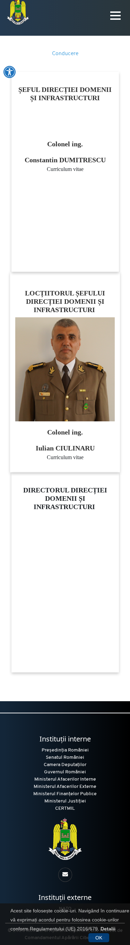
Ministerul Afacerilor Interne (65, 779)
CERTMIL (65, 808)
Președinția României (65, 750)
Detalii (108, 928)
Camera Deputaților (65, 764)
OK (98, 937)
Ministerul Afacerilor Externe (65, 786)
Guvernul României (65, 772)
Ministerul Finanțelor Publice (65, 794)
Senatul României (65, 757)
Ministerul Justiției (65, 801)
